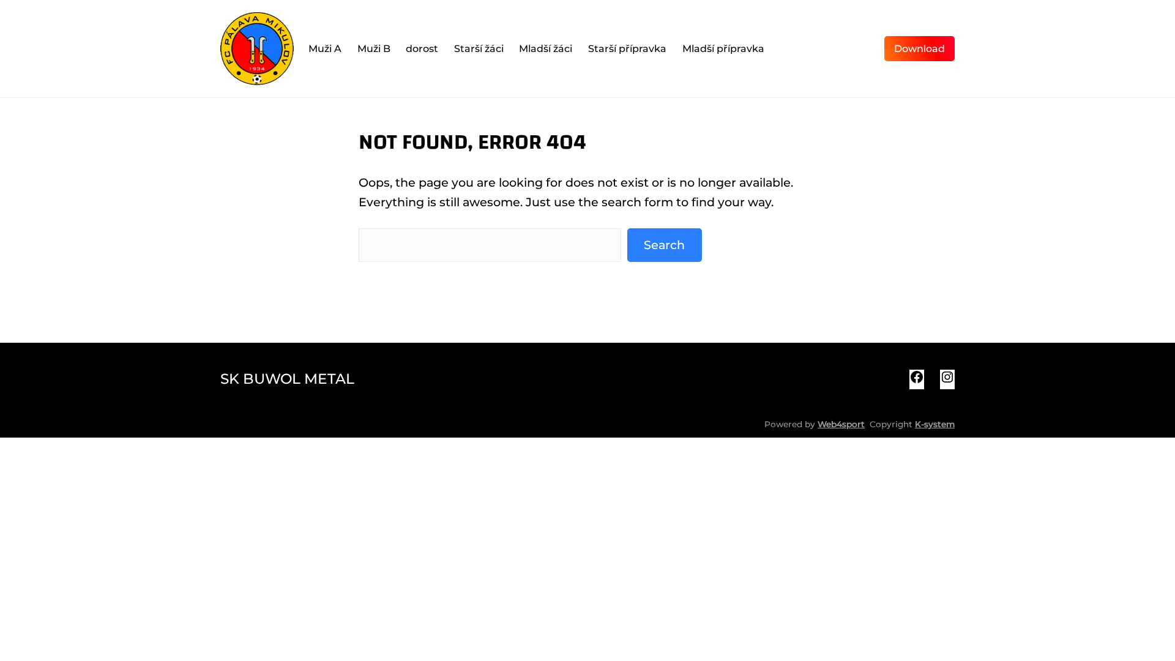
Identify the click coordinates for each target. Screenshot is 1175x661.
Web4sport (841, 424)
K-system (935, 424)
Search (664, 244)
